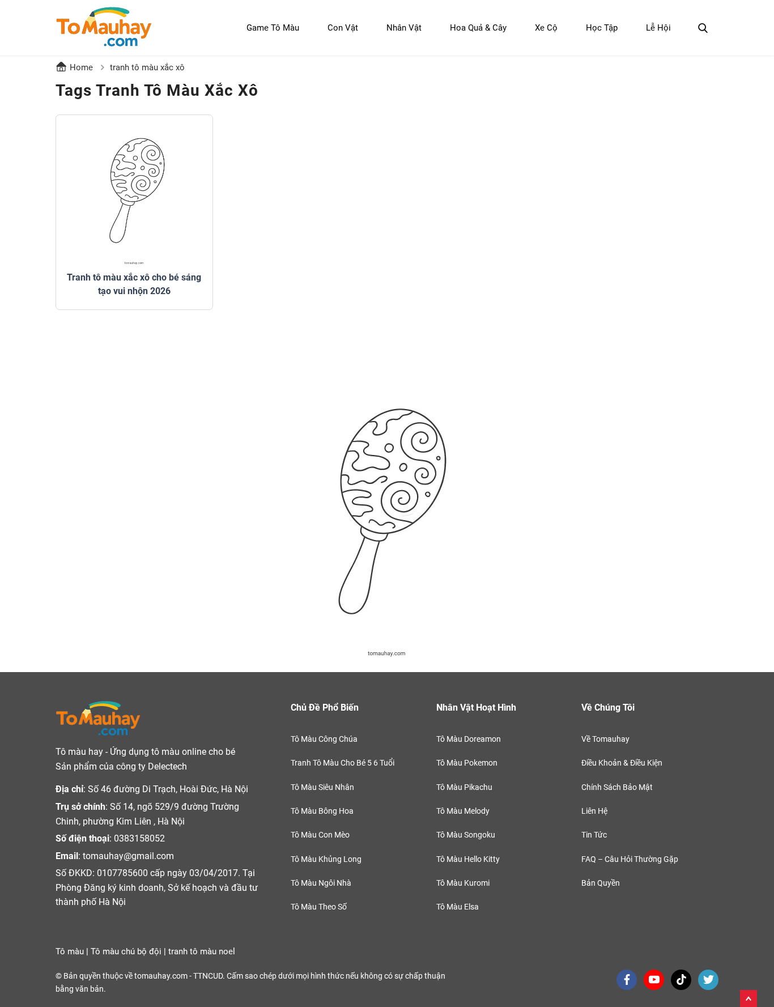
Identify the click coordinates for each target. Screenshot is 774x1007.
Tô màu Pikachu (464, 787)
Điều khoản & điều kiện (621, 762)
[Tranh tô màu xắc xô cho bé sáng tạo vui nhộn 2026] (134, 193)
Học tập (602, 28)
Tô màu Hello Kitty (468, 859)
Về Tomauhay (605, 738)
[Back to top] (748, 996)
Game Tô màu (272, 28)
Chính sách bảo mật (617, 787)
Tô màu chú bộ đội (126, 951)
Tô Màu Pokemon (466, 762)
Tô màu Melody (463, 810)
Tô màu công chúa (324, 738)
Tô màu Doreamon (468, 738)
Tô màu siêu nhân (322, 787)
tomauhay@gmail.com (128, 856)
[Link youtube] (654, 980)
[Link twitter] (708, 980)
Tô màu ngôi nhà (321, 882)
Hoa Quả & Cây (478, 28)
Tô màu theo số (319, 906)
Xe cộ (546, 28)
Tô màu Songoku (465, 834)
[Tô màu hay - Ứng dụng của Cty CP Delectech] (104, 27)
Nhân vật (404, 28)
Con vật (343, 28)
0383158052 (139, 838)
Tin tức (594, 834)
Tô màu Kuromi (463, 882)
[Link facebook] (626, 980)
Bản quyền (600, 882)
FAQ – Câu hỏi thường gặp (629, 859)
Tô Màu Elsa (457, 906)
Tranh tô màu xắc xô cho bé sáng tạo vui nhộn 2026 (134, 284)
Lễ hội (658, 28)
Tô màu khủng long (326, 859)
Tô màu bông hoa (322, 810)
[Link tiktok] (681, 980)
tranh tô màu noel (201, 951)
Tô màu (70, 951)
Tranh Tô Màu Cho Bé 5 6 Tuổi (342, 762)
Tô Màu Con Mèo (320, 834)
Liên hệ (594, 810)
